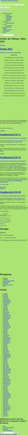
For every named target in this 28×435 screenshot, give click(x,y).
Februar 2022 (6, 351)
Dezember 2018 (7, 394)
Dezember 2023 (7, 325)
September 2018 (7, 397)
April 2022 (5, 348)
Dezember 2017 (7, 406)
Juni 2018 (5, 399)
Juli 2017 (5, 411)
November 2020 (7, 370)
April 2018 (5, 402)
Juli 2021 (5, 359)
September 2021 (7, 356)
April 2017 (5, 414)
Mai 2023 (5, 332)
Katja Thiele (10, 52)
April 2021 (5, 363)
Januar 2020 (6, 378)
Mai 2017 (5, 413)
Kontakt (8, 14)
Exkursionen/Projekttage (9, 280)
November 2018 (7, 395)
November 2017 (7, 407)
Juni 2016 (5, 415)
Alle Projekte (9, 25)
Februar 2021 (6, 366)
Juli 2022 (5, 344)
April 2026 (5, 296)
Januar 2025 (6, 313)
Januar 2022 (6, 352)
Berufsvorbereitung (7, 29)
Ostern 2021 (6, 48)
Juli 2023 (5, 329)
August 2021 (6, 358)
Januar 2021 (6, 367)
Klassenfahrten (6, 282)
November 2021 (7, 355)
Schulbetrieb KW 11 (10, 134)
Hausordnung (9, 16)
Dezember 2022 (7, 337)
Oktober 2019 (6, 382)
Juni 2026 (5, 294)
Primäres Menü (4, 10)
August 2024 (6, 319)
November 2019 (7, 380)
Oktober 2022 (6, 340)
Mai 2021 (5, 362)
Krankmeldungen (7, 27)
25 (5, 222)
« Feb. (1, 225)
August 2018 (6, 398)
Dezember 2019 (7, 379)
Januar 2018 (6, 405)
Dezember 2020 (7, 368)
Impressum (5, 428)
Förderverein (6, 31)
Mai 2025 (5, 308)
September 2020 (7, 372)
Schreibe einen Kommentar (19, 138)
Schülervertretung (10, 23)
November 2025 (7, 301)
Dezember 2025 (7, 300)
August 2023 (6, 328)
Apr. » (5, 225)
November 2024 (7, 315)
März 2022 (5, 350)
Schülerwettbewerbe (8, 284)
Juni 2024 (5, 320)
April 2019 (5, 390)
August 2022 (6, 343)
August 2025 (6, 304)
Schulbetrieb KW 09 (10, 192)
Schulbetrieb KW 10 (10, 157)
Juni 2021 (5, 360)
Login (4, 426)
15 (0, 220)
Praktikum (5, 283)
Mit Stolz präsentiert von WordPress (8, 434)
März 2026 (5, 297)
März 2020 (5, 375)
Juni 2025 (5, 306)
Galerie (4, 28)
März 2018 (5, 403)
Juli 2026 (5, 293)
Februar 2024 (6, 323)
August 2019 (6, 385)
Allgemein (2, 45)
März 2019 (5, 391)
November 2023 (7, 327)
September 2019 (7, 383)
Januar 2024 (6, 324)
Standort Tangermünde (8, 427)
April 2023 (5, 333)
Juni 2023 (5, 331)
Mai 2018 (5, 401)
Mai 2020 (5, 374)
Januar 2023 (6, 336)
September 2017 (7, 409)
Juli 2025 (5, 305)
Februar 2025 (6, 312)
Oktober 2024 (6, 316)
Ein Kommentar (17, 52)
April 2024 (5, 321)
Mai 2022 (5, 347)
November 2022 (7, 339)
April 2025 (5, 309)
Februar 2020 (6, 376)
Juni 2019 (5, 387)
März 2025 (5, 311)
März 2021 (5, 364)
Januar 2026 (6, 298)
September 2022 (7, 341)
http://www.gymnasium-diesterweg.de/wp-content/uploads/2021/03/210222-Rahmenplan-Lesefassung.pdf (14, 181)
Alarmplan (8, 17)
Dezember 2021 (7, 354)
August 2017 (6, 410)
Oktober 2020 (6, 371)
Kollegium (8, 20)
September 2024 (7, 317)
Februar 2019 (6, 393)
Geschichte (8, 19)
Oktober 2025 (6, 302)
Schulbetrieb (3, 187)
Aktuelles (2, 153)
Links (4, 32)
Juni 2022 (5, 346)
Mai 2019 (5, 389)
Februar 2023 (6, 335)
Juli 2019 (5, 386)
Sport (4, 286)
